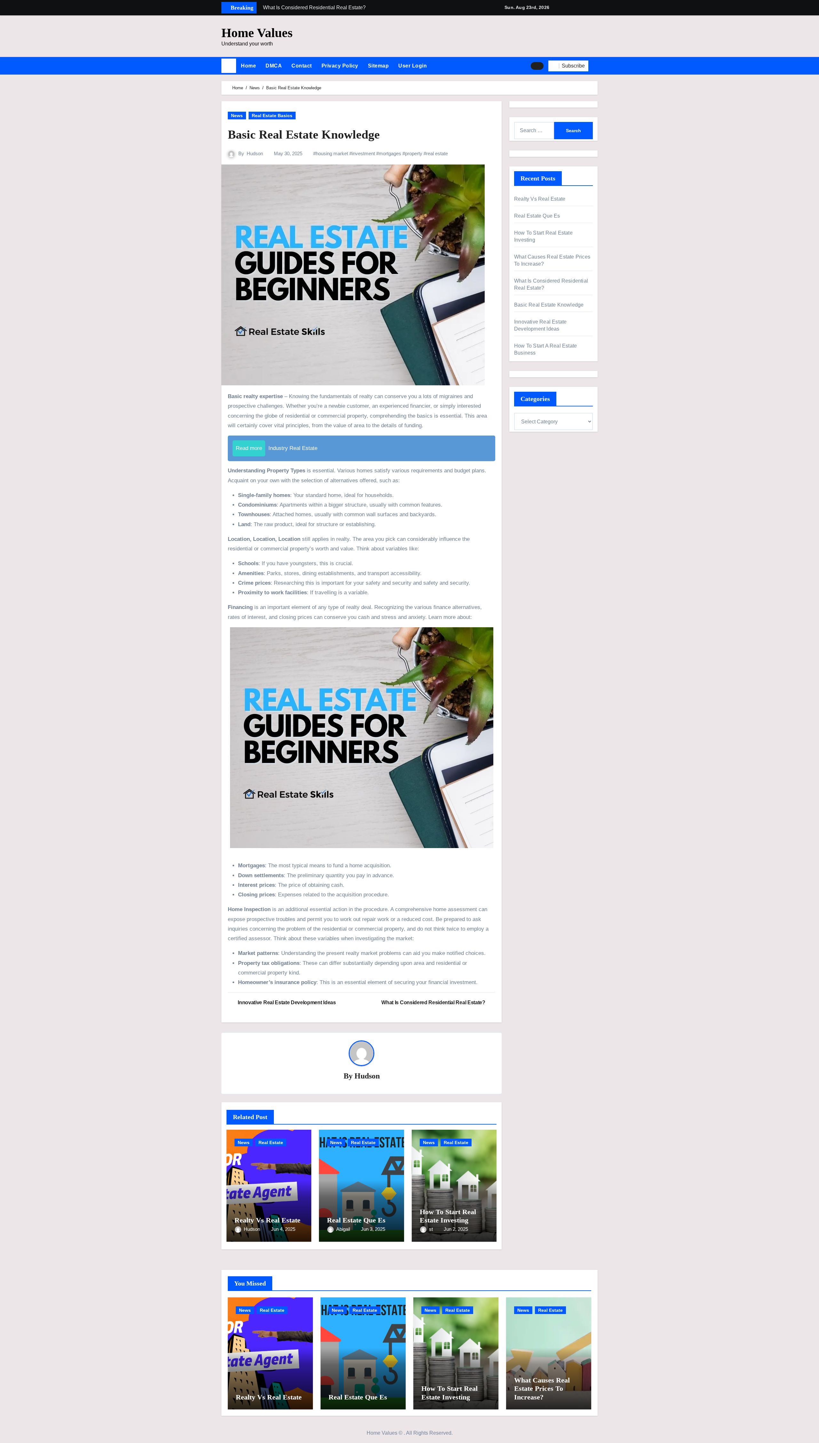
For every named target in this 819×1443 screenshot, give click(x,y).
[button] (595, 66)
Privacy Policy (340, 65)
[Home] (228, 66)
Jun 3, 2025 (373, 1229)
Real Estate (270, 1142)
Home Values (257, 33)
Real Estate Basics (272, 115)
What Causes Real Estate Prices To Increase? (542, 1388)
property (413, 153)
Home (248, 65)
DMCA (274, 65)
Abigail (343, 1229)
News (237, 115)
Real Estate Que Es (356, 1220)
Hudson (255, 153)
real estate (437, 153)
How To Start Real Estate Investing (448, 1216)
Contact (301, 65)
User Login (412, 65)
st (431, 1229)
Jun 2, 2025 (456, 1229)
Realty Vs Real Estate (267, 1220)
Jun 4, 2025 (283, 1229)
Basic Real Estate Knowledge (549, 305)
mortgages (390, 153)
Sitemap (378, 65)
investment (363, 153)
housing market (332, 153)
